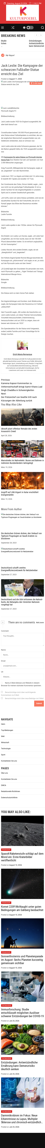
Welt (2, 736)
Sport (3, 755)
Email (3, 661)
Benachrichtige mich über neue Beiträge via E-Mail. (24, 698)
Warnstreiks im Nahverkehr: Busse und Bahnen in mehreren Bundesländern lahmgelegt (22, 461)
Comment (5, 631)
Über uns (4, 773)
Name (3, 650)
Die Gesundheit (6, 1005)
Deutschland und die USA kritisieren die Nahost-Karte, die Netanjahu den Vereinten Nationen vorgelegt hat (22, 602)
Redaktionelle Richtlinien (10, 791)
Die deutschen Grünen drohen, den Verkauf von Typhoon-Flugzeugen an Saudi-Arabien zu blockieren (21, 536)
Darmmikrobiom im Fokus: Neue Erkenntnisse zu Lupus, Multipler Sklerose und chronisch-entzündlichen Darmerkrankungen (22, 1120)
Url (2, 672)
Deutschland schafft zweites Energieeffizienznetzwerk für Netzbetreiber (19, 569)
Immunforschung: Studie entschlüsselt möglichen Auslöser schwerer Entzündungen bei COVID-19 (22, 1013)
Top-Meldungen (7, 730)
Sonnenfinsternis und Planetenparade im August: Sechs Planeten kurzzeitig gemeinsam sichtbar (22, 960)
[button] (41, 35)
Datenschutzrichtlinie (9, 798)
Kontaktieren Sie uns (9, 761)
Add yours (40, 622)
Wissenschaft (6, 849)
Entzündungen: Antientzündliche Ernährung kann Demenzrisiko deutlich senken (29, 44)
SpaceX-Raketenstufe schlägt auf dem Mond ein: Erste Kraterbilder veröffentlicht (22, 857)
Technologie (5, 749)
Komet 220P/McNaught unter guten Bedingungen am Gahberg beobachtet (22, 908)
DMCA (3, 785)
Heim (3, 724)
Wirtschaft (5, 742)
